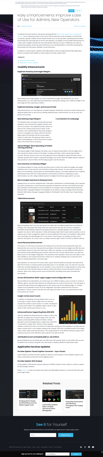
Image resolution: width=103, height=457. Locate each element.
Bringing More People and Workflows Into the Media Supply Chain (28, 403)
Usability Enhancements (27, 60)
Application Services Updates (29, 62)
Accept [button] (71, 10)
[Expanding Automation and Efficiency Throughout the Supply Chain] (75, 394)
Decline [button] (79, 10)
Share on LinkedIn (79, 26)
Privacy (34, 447)
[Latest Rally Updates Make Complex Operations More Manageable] (51, 396)
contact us (25, 370)
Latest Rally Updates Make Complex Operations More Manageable (50, 408)
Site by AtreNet (58, 447)
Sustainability (44, 447)
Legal (38, 447)
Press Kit (51, 447)
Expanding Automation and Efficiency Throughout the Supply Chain (74, 405)
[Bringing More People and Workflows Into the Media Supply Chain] (28, 394)
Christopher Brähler (26, 26)
